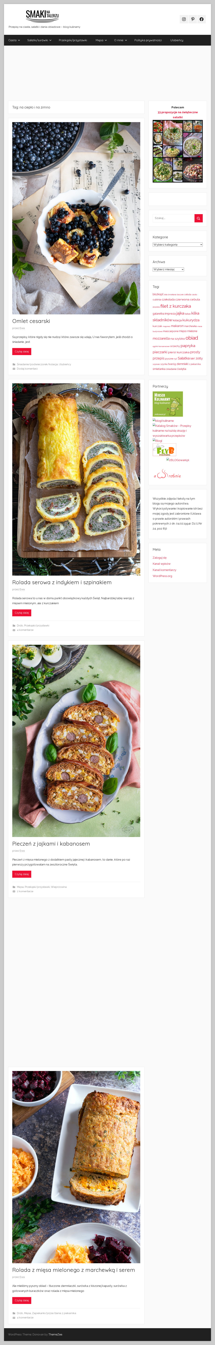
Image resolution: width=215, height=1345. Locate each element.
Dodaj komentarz (27, 368)
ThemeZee (55, 1334)
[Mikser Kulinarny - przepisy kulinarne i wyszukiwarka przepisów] (168, 415)
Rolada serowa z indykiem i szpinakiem (62, 582)
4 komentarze (25, 629)
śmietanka (159, 369)
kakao (188, 314)
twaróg (172, 364)
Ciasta (12, 40)
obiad (192, 338)
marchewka (190, 326)
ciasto (194, 294)
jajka (180, 313)
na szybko (177, 338)
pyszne (169, 358)
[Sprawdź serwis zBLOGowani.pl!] (177, 460)
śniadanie (171, 369)
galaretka (158, 313)
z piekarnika (195, 364)
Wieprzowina (59, 886)
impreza (170, 313)
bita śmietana (170, 294)
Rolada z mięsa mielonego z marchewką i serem (73, 1269)
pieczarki (160, 352)
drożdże (156, 307)
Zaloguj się (160, 557)
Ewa (22, 328)
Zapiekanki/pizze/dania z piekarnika (54, 1313)
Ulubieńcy (176, 40)
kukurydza (190, 320)
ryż (175, 358)
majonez (166, 326)
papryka (188, 345)
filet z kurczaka (175, 306)
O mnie (118, 40)
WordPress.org (162, 576)
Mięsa (99, 40)
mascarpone (170, 331)
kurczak (157, 326)
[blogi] (157, 440)
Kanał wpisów (162, 563)
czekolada (168, 299)
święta (181, 369)
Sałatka (184, 358)
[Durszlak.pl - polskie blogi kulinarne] (163, 420)
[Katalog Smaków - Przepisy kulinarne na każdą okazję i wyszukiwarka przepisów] (178, 435)
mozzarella (161, 338)
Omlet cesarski (31, 321)
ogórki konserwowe (161, 346)
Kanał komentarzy (164, 570)
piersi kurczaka (178, 352)
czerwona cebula (187, 299)
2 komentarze (25, 891)
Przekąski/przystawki (73, 40)
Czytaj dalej (22, 351)
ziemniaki (182, 364)
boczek (180, 294)
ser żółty (196, 358)
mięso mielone (188, 331)
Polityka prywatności (148, 40)
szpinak (156, 364)
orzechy (175, 346)
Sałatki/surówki (37, 40)
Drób (20, 625)
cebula (187, 294)
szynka (163, 364)
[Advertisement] (105, 73)
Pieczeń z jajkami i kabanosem (51, 843)
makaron (177, 326)
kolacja (177, 320)
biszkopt (158, 294)
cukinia (157, 299)
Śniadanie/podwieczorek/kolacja (37, 364)
